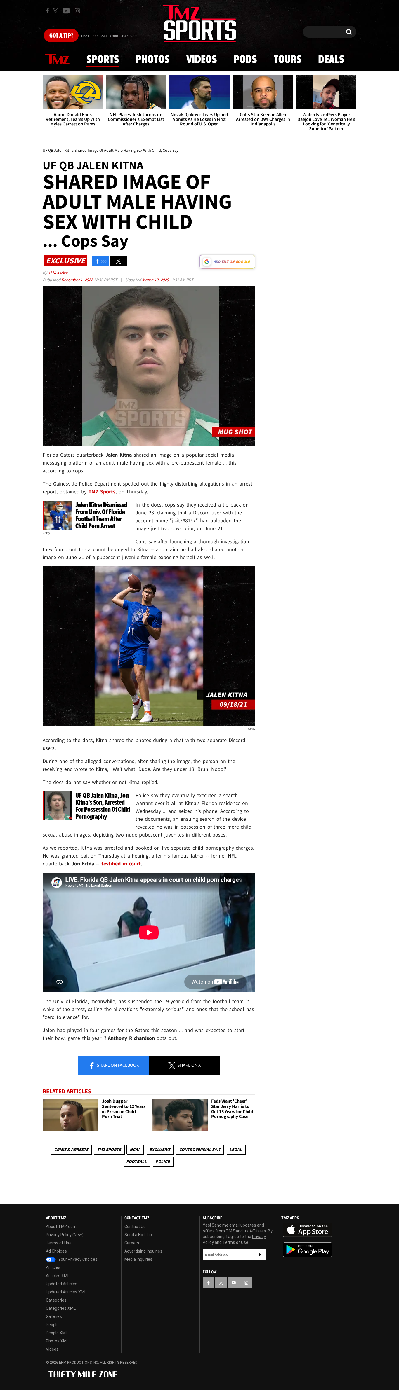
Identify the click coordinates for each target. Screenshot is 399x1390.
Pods (245, 60)
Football (136, 1161)
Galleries (54, 1316)
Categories (56, 1300)
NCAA (135, 1149)
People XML (57, 1332)
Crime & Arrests (71, 1149)
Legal (235, 1149)
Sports (102, 60)
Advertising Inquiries (143, 1251)
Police (162, 1161)
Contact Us (135, 1226)
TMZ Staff (58, 272)
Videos (201, 60)
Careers (131, 1243)
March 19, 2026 (155, 279)
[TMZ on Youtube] (66, 11)
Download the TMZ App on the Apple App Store (307, 1230)
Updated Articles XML (66, 1292)
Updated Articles (61, 1283)
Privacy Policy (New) (65, 1234)
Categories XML (61, 1308)
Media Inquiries (138, 1259)
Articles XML (58, 1275)
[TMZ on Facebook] (47, 11)
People (52, 1324)
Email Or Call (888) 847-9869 (109, 36)
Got (61, 36)
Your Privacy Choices (77, 1259)
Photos (152, 60)
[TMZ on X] (56, 11)
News (57, 59)
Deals (331, 60)
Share (117, 1065)
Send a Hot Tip (138, 1234)
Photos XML (57, 1341)
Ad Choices (56, 1251)
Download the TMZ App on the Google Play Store (307, 1249)
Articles (53, 1267)
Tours (287, 60)
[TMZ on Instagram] (77, 11)
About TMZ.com (61, 1226)
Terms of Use (59, 1243)
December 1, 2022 (77, 279)
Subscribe (260, 1254)
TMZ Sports (102, 491)
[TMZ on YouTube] (234, 1282)
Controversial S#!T (200, 1149)
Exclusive (159, 1149)
